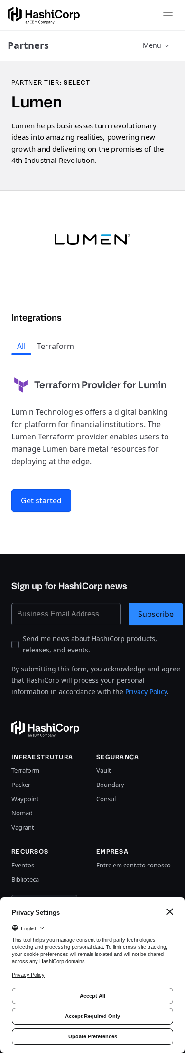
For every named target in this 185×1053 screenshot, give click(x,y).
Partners (28, 45)
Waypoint (25, 798)
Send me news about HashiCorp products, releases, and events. (90, 644)
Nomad (22, 813)
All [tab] (21, 346)
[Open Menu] (168, 15)
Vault (103, 770)
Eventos (22, 865)
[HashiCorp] (44, 15)
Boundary (110, 784)
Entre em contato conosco (133, 865)
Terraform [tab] (55, 346)
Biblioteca (25, 879)
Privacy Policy (146, 691)
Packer (20, 784)
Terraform (25, 770)
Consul (106, 798)
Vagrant (22, 827)
